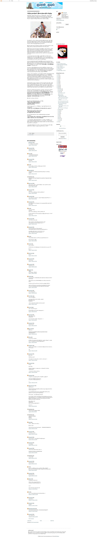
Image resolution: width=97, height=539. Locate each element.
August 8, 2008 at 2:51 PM (33, 463)
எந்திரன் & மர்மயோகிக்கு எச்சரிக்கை (63, 97)
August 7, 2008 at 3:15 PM (33, 233)
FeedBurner (64, 138)
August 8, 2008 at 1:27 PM (33, 458)
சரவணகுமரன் (30, 148)
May (59, 114)
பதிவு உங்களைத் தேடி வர (62, 128)
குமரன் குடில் (58, 28)
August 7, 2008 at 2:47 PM (33, 156)
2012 (58, 82)
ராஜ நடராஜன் (30, 170)
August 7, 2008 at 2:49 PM (33, 161)
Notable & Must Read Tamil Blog (62, 64)
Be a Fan (54, 127)
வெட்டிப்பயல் (30, 307)
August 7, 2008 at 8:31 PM (33, 325)
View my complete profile (60, 20)
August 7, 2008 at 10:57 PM (33, 382)
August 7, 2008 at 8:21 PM (33, 311)
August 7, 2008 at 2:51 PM (33, 173)
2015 (58, 78)
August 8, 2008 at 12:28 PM (33, 452)
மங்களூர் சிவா (30, 345)
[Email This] (29, 133)
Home (41, 520)
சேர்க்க (63, 59)
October (59, 91)
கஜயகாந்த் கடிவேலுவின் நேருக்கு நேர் (63, 102)
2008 (58, 87)
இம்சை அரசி (30, 328)
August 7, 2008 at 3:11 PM (33, 205)
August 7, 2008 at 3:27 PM (33, 261)
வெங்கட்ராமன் (30, 253)
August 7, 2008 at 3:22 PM (33, 255)
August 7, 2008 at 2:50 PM (33, 167)
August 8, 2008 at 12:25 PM (33, 434)
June (59, 113)
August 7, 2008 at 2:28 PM (33, 145)
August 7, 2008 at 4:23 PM (33, 287)
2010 (58, 85)
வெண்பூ (29, 337)
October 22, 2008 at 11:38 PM (33, 516)
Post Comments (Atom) (34, 522)
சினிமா (32, 134)
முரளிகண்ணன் (30, 142)
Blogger (58, 536)
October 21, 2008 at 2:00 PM (33, 500)
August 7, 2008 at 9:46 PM (33, 342)
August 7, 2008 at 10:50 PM (33, 372)
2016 (58, 77)
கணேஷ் (29, 422)
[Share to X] (31, 133)
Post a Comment (31, 518)
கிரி (28, 164)
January (59, 120)
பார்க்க (61, 59)
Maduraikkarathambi (31, 508)
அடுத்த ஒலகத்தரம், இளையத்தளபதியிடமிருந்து (62, 96)
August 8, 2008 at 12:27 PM (33, 445)
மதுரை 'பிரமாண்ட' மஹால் (61, 92)
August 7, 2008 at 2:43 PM (33, 150)
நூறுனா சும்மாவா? (60, 94)
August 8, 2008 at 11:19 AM (33, 419)
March (59, 117)
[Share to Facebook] (32, 133)
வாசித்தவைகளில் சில (60, 68)
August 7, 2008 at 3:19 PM (33, 250)
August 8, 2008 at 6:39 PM (33, 470)
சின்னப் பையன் (30, 183)
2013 (58, 81)
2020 (58, 74)
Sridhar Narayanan (31, 385)
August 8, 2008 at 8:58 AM (33, 411)
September (60, 109)
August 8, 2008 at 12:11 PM (33, 428)
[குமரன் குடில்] (56, 29)
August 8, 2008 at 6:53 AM (33, 406)
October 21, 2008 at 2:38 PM (33, 511)
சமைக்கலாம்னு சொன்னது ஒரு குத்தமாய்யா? (62, 104)
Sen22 (29, 153)
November (60, 90)
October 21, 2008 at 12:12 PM (33, 494)
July (59, 112)
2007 (58, 121)
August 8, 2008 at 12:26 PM (33, 439)
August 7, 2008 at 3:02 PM (33, 186)
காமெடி (30, 134)
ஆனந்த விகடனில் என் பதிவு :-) (61, 63)
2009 (58, 86)
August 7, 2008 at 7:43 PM (33, 304)
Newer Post (29, 520)
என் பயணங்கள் (59, 69)
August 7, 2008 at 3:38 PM (33, 273)
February (59, 118)
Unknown (29, 276)
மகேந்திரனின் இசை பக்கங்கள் (61, 70)
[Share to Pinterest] (33, 133)
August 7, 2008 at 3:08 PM (33, 193)
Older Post (52, 520)
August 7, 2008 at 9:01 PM (33, 334)
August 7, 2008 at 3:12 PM (33, 215)
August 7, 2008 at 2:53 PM (33, 180)
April (59, 116)
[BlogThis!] (30, 133)
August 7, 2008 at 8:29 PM (33, 320)
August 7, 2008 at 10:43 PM (33, 360)
